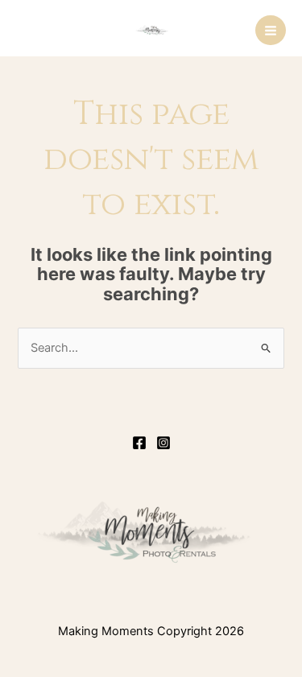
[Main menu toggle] (270, 30)
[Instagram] (163, 443)
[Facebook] (139, 443)
